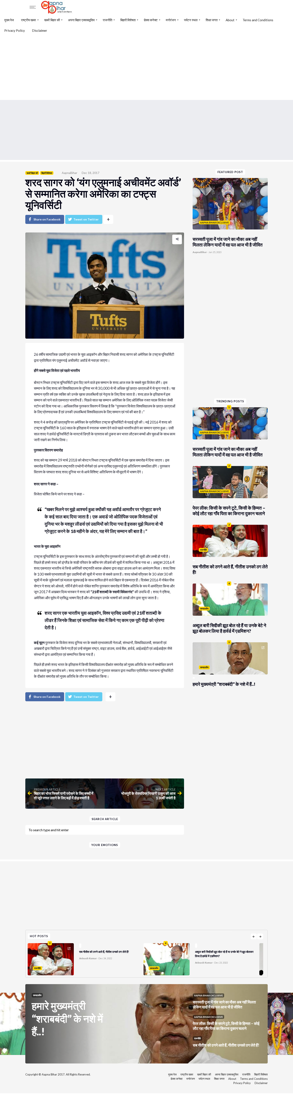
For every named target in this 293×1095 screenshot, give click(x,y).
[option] (85, 958)
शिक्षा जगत (211, 20)
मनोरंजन (171, 20)
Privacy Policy (14, 30)
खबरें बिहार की (52, 20)
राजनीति (107, 20)
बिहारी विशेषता (128, 20)
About (230, 20)
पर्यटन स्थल (191, 20)
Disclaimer (39, 30)
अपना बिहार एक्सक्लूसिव (81, 20)
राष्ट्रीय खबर (28, 20)
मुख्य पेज (9, 20)
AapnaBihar (69, 173)
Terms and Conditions (258, 20)
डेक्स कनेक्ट (151, 20)
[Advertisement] (146, 68)
